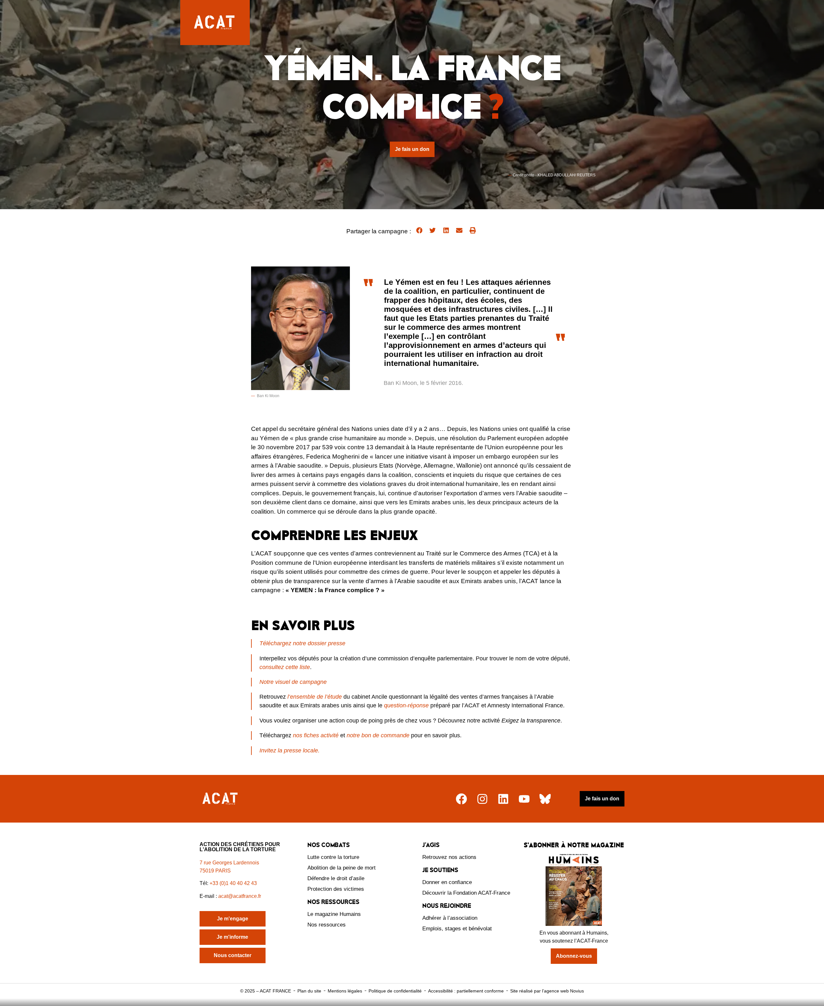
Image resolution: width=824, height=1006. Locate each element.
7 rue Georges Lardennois (229, 862)
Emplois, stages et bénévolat (457, 929)
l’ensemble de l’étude (314, 697)
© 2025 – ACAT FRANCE (265, 990)
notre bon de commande (378, 735)
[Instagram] (482, 799)
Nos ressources (326, 925)
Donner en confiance (447, 882)
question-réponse (406, 705)
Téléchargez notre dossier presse (302, 643)
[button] (419, 230)
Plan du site (309, 990)
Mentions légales (345, 990)
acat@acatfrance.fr (240, 896)
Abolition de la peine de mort (341, 868)
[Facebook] (461, 799)
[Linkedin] (503, 799)
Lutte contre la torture (333, 857)
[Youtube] (524, 799)
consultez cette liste (284, 667)
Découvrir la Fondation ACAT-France (466, 893)
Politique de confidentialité (395, 990)
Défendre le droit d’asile (335, 878)
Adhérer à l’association (449, 918)
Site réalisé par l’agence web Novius (547, 990)
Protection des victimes (335, 889)
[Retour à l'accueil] (220, 798)
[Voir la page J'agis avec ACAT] (800, 1002)
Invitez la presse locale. (289, 750)
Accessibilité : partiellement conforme (466, 990)
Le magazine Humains (334, 914)
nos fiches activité (316, 735)
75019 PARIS (215, 870)
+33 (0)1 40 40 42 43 (233, 883)
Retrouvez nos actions (449, 857)
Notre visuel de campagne (293, 682)
